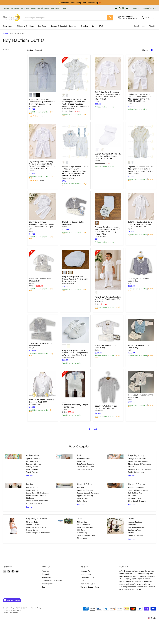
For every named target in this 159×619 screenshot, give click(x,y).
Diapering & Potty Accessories (139, 469)
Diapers (131, 467)
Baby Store (7, 26)
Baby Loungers (32, 469)
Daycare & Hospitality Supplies (63, 26)
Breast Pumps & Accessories (37, 501)
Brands (84, 26)
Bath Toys (81, 461)
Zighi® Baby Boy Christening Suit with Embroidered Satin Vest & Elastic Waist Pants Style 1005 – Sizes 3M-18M (42, 165)
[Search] (110, 17)
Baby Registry (55, 8)
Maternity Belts (32, 522)
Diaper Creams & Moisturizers (139, 464)
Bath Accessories (83, 459)
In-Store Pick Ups (87, 577)
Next (95, 429)
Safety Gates (82, 501)
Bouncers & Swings (33, 464)
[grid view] (151, 50)
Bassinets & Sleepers (136, 487)
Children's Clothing (25, 26)
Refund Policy (86, 574)
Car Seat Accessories (136, 527)
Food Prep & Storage (34, 503)
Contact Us (15, 8)
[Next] (126, 2)
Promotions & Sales (88, 584)
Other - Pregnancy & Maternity (38, 533)
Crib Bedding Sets (135, 493)
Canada (148, 8)
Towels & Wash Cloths (85, 467)
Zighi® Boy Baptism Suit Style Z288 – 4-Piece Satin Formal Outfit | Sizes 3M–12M (140, 224)
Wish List (152, 26)
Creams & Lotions (32, 525)
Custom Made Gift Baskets (40, 8)
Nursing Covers (32, 530)
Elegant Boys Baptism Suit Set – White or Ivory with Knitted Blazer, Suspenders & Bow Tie (141, 169)
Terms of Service (22, 608)
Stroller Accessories (135, 535)
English (135, 8)
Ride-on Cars (82, 522)
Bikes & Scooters (83, 525)
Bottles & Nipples (32, 490)
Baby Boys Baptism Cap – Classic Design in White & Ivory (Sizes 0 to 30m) (75, 278)
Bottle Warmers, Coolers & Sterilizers (36, 497)
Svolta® (97, 161)
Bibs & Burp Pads (32, 487)
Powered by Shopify (10, 613)
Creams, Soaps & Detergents (88, 493)
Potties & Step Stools (136, 472)
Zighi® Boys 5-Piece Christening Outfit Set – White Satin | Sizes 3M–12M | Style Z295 (41, 225)
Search (5, 608)
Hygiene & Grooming (85, 496)
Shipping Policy (86, 571)
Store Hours (25, 8)
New (93, 26)
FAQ (82, 581)
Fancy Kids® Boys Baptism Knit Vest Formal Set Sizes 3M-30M (107, 298)
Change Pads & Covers (137, 459)
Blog (64, 8)
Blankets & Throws (135, 498)
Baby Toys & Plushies (85, 527)
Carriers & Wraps (134, 530)
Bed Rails (80, 487)
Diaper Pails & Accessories (138, 461)
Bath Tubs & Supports (85, 464)
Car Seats (132, 525)
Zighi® (97, 101)
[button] (153, 618)
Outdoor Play (82, 533)
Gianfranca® (66, 409)
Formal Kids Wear (35, 106)
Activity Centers (32, 467)
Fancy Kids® (99, 301)
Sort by (30, 50)
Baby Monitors (82, 498)
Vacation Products (135, 522)
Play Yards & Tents (33, 461)
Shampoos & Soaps (84, 469)
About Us (6, 8)
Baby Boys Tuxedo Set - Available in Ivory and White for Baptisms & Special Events (42, 101)
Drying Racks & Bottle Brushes (37, 493)
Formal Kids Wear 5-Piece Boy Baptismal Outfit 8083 (41, 401)
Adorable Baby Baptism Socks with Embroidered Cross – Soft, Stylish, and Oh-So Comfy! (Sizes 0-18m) (108, 230)
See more (29, 476)
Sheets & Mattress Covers (138, 490)
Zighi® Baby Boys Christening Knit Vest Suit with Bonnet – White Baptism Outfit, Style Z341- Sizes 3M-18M (140, 97)
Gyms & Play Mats (33, 459)
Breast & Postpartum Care (36, 527)
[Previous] (33, 2)
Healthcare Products (85, 490)
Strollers (131, 533)
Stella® (64, 226)
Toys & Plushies (32, 472)
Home (5, 33)
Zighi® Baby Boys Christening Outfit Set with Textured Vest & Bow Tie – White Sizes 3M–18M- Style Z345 (107, 95)
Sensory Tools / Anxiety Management (86, 536)
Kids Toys (42, 26)
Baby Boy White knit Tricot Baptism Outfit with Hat (106, 407)
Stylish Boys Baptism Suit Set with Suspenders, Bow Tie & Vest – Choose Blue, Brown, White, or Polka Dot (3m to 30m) (75, 102)
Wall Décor (132, 496)
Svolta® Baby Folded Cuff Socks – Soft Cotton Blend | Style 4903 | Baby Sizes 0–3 (108, 156)
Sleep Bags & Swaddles (137, 501)
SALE (101, 26)
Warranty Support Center (90, 587)
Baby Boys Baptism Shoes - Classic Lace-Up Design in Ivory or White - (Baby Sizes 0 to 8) (75, 352)
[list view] (154, 50)
